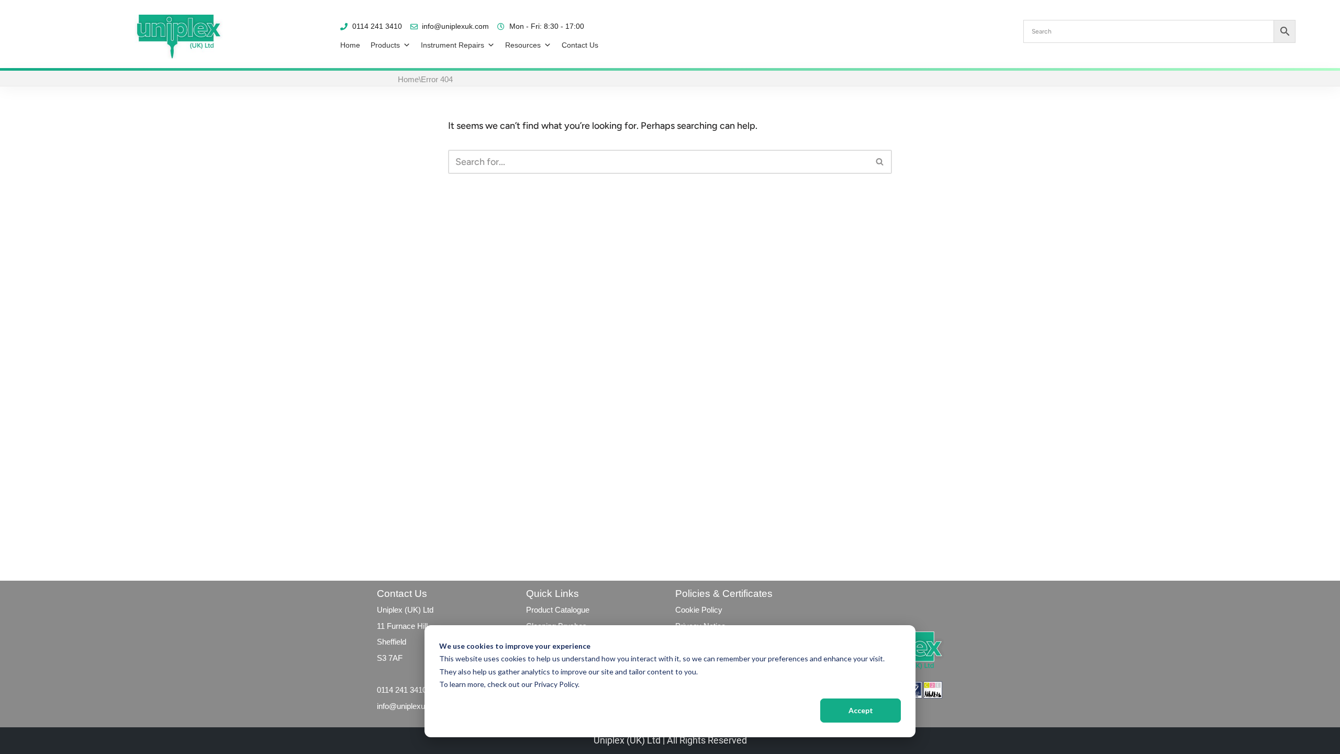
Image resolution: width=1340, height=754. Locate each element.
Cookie (687, 609)
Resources (523, 45)
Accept (860, 710)
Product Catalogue (557, 609)
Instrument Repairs (452, 45)
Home (350, 45)
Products (385, 45)
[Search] (880, 162)
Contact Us (580, 45)
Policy (710, 609)
